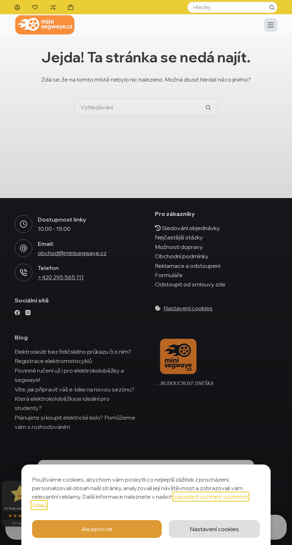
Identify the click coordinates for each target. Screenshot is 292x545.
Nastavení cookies (214, 529)
